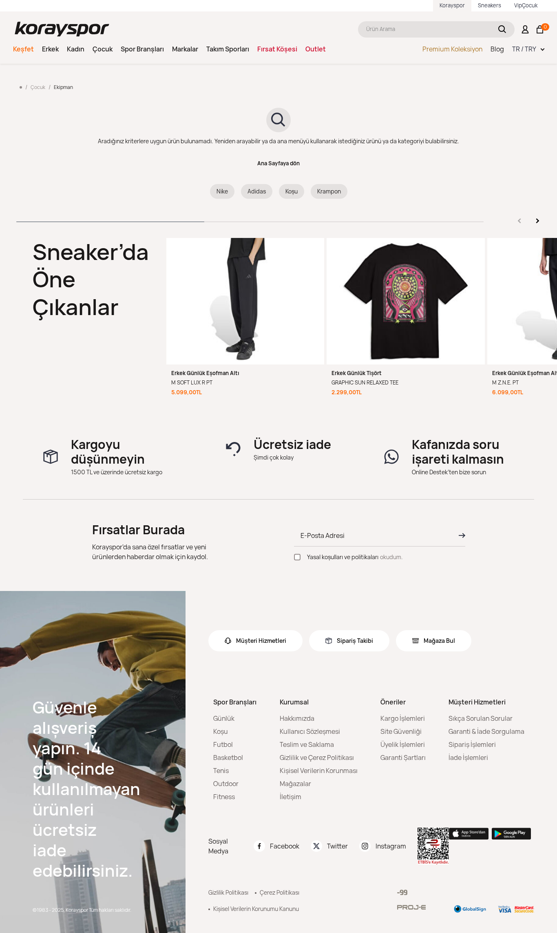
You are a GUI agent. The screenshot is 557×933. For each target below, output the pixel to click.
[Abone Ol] (459, 535)
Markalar (185, 48)
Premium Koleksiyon (452, 48)
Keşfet (23, 48)
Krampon (329, 191)
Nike (222, 191)
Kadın (75, 48)
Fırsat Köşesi (277, 48)
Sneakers (489, 5)
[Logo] (62, 29)
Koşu (291, 191)
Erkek (50, 48)
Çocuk (103, 48)
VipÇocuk (525, 5)
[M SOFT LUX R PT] (245, 301)
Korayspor (452, 5)
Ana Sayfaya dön (278, 163)
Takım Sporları (227, 48)
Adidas (257, 191)
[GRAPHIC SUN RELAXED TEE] (406, 301)
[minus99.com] (402, 892)
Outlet (315, 48)
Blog (497, 48)
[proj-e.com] (411, 907)
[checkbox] (297, 557)
